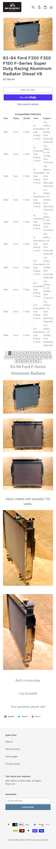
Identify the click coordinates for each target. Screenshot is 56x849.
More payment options (28, 104)
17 (23, 357)
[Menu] (51, 7)
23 (50, 357)
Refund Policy (12, 749)
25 (22, 361)
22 (45, 357)
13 (6, 357)
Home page (11, 756)
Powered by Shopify (39, 840)
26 (26, 361)
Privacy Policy (12, 764)
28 (36, 361)
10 (41, 353)
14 (10, 357)
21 (41, 357)
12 (49, 353)
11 (45, 353)
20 (36, 357)
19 (32, 357)
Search (9, 741)
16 (19, 357)
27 (31, 361)
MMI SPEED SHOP (22, 840)
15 (15, 357)
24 (17, 361)
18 (27, 357)
